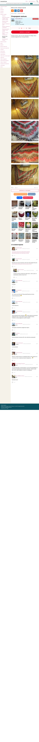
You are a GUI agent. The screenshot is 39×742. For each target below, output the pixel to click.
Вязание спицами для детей (6, 24)
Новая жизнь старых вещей (5, 55)
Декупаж (2, 44)
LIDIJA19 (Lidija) (19, 247)
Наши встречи (3, 54)
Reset (30, 28)
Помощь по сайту (14, 406)
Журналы (3, 15)
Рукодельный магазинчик (5, 63)
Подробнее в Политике (25, 3)
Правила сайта (3, 406)
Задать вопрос (8, 406)
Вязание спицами (3, 14)
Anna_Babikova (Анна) (20, 375)
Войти (27, 1)
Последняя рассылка (20, 406)
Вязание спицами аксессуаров (5, 22)
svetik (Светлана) (19, 352)
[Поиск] (37, 1)
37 (13, 187)
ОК (31, 3)
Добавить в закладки (25, 32)
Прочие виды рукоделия (5, 60)
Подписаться (35, 18)
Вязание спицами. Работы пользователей (5, 33)
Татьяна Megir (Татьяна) (20, 363)
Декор (1, 43)
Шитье (2, 66)
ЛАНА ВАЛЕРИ (19, 290)
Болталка (2, 9)
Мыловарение (3, 52)
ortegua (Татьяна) (20, 269)
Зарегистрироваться (32, 1)
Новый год (2, 57)
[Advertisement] (24, 46)
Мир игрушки (3, 51)
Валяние (2, 12)
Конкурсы (2, 49)
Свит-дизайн (3, 65)
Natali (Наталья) (19, 258)
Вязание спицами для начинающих (6, 27)
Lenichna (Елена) (19, 311)
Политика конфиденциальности (6, 407)
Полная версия (3, 405)
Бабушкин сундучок (4, 6)
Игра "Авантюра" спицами (5, 40)
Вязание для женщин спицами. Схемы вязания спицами (5, 18)
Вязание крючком (3, 41)
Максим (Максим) (18, 18)
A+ (26, 28)
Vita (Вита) (18, 333)
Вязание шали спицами (4, 37)
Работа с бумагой (3, 62)
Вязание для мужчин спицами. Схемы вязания (5, 30)
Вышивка (2, 11)
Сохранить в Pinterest (28, 197)
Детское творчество (4, 46)
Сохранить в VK (31, 194)
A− (19, 28)
